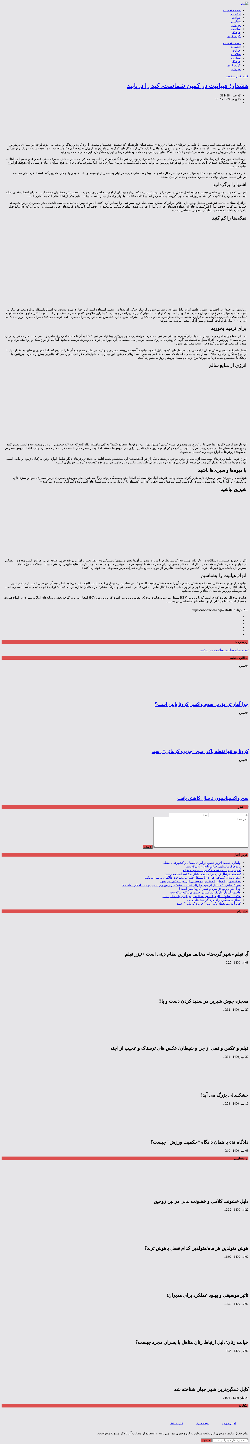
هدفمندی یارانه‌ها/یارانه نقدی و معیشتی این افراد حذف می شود (200, 881)
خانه (245, 76)
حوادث (236, 17)
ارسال (147, 846)
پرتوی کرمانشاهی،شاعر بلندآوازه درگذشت (213, 866)
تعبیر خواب (229, 1423)
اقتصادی (235, 14)
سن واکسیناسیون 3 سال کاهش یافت (212, 798)
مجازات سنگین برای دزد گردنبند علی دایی (214, 899)
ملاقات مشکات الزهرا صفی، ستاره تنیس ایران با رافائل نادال (201, 896)
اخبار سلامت (234, 76)
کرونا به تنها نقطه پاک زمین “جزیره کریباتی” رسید (200, 751)
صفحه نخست (232, 10)
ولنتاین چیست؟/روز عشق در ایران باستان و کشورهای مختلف (201, 862)
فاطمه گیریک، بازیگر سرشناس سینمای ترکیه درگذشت (205, 892)
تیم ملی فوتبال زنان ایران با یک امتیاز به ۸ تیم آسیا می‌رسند (203, 874)
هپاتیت (204, 649)
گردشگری (234, 36)
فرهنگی (235, 32)
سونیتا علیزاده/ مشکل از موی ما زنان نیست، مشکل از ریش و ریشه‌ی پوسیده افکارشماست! (181, 885)
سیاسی (236, 21)
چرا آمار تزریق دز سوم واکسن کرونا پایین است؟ (201, 704)
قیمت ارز (202, 1423)
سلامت (236, 28)
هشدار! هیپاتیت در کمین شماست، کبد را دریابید (187, 85)
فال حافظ (176, 1423)
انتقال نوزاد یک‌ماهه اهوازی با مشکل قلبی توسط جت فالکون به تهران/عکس (192, 877)
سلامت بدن (216, 649)
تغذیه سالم (241, 649)
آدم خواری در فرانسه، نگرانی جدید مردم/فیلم (212, 870)
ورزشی (236, 25)
